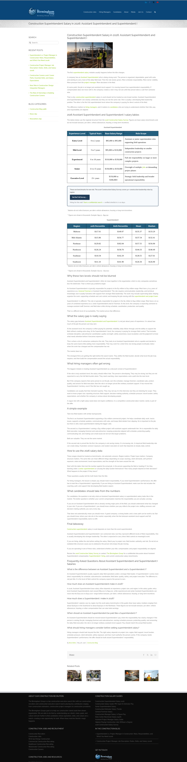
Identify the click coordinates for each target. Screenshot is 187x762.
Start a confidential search (93, 202)
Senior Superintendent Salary (105, 706)
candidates (114, 107)
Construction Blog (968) (38, 109)
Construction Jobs (35, 736)
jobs (144, 167)
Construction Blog (92, 643)
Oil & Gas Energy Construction (39, 739)
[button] (155, 12)
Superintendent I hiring (97, 556)
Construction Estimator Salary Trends (108, 709)
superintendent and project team (146, 296)
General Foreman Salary (103, 712)
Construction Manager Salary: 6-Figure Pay (110, 714)
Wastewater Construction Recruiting (41, 747)
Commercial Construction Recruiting (41, 741)
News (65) (33, 114)
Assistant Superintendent (89, 77)
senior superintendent (86, 469)
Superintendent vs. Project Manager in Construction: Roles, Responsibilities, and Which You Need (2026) (43, 57)
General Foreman (85, 291)
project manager (90, 82)
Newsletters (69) (36, 119)
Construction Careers (36, 749)
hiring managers (91, 107)
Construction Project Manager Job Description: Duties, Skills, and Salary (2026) (43, 67)
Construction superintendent (77, 529)
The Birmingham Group (115, 553)
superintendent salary (81, 72)
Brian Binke (72, 643)
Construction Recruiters (37, 734)
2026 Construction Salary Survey (116, 120)
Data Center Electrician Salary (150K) (108, 717)
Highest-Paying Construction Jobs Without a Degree (113, 722)
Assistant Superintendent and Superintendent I (101, 321)
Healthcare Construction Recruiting (41, 744)
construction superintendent (86, 97)
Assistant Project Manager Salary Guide (109, 719)
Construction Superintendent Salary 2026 (109, 701)
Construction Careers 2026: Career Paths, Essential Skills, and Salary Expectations (42, 77)
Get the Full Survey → (79, 197)
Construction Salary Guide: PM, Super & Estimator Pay (114, 704)
